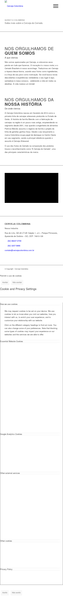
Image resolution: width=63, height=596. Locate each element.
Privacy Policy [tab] (6, 569)
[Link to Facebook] (56, 269)
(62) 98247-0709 (14, 240)
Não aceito (16, 592)
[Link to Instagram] (47, 269)
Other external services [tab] (10, 473)
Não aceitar (17, 282)
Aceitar (5, 282)
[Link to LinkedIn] (52, 269)
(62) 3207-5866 (14, 245)
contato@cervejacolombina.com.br (19, 250)
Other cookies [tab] (6, 540)
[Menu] (54, 6)
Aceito (4, 592)
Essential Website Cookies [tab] (11, 341)
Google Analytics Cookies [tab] (11, 434)
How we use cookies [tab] (9, 304)
